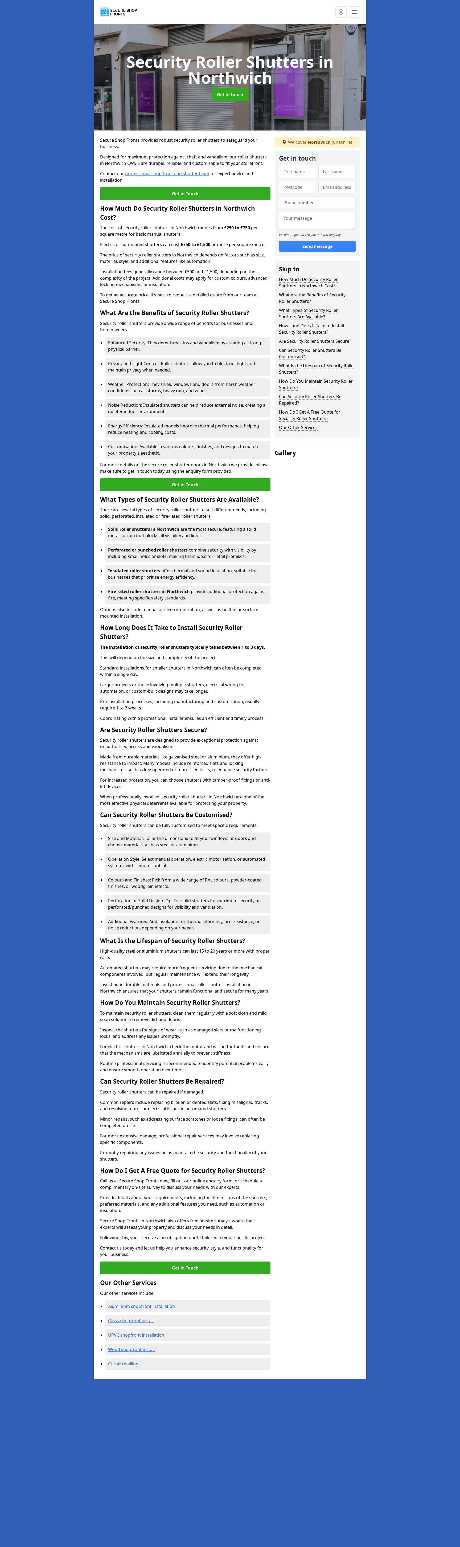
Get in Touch (185, 194)
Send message (317, 246)
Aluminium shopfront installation (141, 1306)
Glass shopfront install (131, 1321)
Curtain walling (123, 1364)
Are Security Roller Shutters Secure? (315, 341)
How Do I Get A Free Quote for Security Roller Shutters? (309, 415)
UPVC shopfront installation (136, 1335)
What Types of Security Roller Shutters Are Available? (308, 313)
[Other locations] (341, 12)
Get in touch (230, 94)
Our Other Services (298, 427)
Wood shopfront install (131, 1349)
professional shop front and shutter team (167, 174)
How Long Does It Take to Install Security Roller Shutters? (311, 329)
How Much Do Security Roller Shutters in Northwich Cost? (308, 282)
